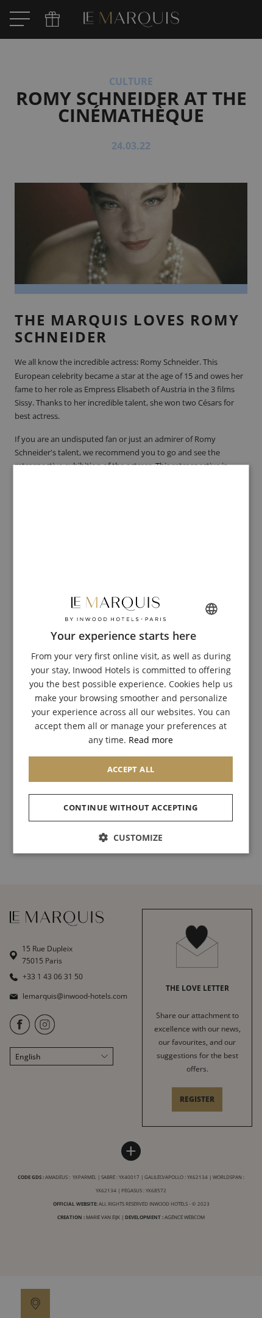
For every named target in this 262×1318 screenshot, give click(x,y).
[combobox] (212, 608)
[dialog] (131, 659)
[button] (131, 837)
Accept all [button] (131, 768)
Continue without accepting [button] (131, 807)
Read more (151, 740)
